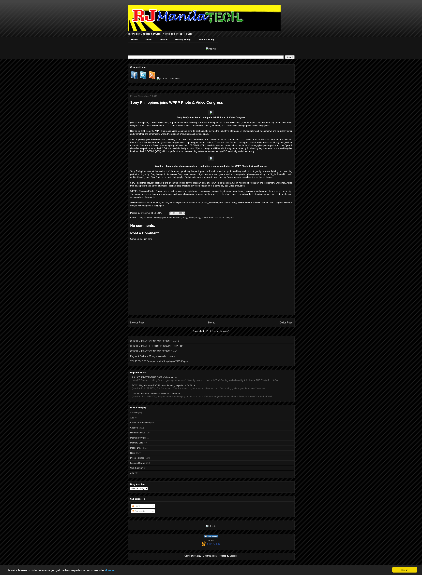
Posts (137, 506)
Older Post (286, 322)
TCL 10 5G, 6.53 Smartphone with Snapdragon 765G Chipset (159, 361)
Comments (139, 511)
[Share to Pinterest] (183, 213)
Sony (184, 217)
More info (110, 570)
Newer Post (137, 322)
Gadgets (142, 217)
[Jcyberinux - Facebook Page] (134, 78)
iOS (132, 473)
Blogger (233, 556)
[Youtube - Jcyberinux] (168, 78)
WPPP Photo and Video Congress (217, 217)
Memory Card (136, 442)
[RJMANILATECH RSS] (152, 78)
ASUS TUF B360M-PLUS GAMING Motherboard (155, 377)
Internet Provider (138, 438)
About (148, 39)
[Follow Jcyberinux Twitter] (143, 78)
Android (133, 412)
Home (134, 39)
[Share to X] (177, 213)
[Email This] (171, 213)
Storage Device (137, 463)
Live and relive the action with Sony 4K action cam (156, 393)
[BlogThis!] (174, 213)
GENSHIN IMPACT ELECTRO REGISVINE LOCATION (156, 346)
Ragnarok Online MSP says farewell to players (152, 356)
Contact (163, 39)
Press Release (174, 217)
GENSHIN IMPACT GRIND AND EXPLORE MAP (153, 351)
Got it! (404, 570)
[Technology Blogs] (211, 536)
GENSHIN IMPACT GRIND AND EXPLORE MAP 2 (154, 341)
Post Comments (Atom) (217, 331)
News (149, 217)
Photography (160, 217)
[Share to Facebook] (180, 213)
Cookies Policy (206, 39)
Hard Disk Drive (137, 432)
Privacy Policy (183, 39)
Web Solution (136, 468)
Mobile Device (137, 448)
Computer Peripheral (140, 422)
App (132, 417)
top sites (211, 540)
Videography (194, 217)
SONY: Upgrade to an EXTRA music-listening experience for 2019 (163, 385)
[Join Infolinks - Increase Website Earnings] (211, 49)
